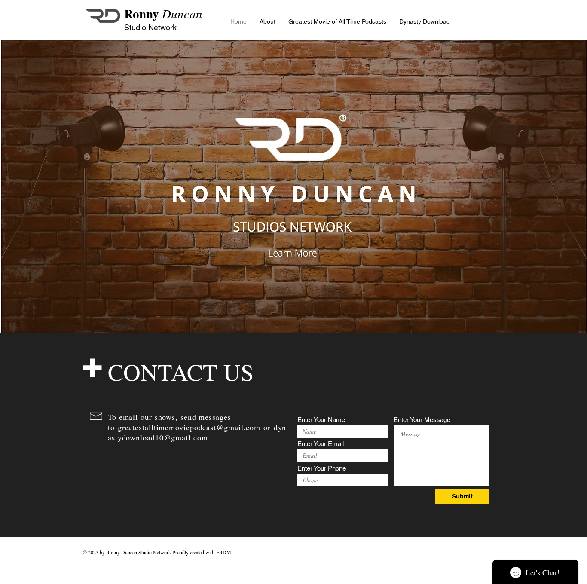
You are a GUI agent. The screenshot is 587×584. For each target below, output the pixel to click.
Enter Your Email (320, 443)
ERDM (223, 552)
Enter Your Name (321, 419)
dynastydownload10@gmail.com (197, 432)
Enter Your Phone (321, 468)
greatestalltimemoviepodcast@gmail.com (189, 427)
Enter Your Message (422, 419)
